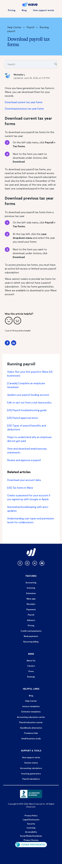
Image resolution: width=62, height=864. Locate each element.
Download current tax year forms (23, 102)
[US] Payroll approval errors (22, 417)
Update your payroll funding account (28, 394)
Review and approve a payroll (24, 460)
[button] (9, 321)
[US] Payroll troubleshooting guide (27, 410)
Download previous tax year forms (24, 108)
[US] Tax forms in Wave (20, 487)
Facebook (7, 342)
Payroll (30, 27)
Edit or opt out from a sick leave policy (29, 402)
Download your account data (24, 480)
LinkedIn (13, 342)
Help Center (14, 27)
